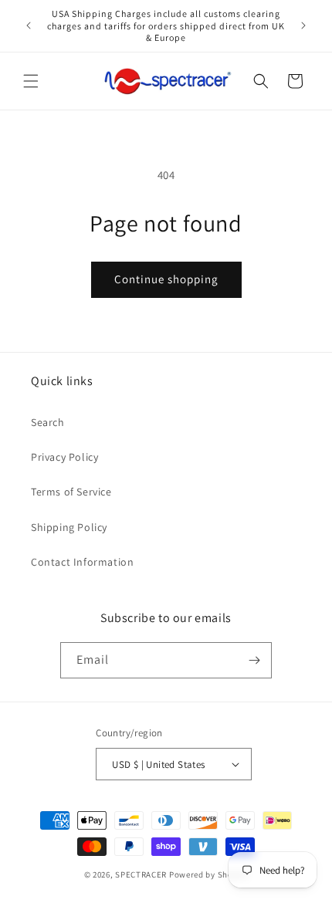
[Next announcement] (303, 25)
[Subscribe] (254, 660)
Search (48, 422)
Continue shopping (166, 279)
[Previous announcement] (29, 25)
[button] (31, 81)
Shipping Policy (69, 527)
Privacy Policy (64, 457)
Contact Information (82, 562)
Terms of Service (71, 492)
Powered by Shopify (209, 874)
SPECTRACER (141, 874)
